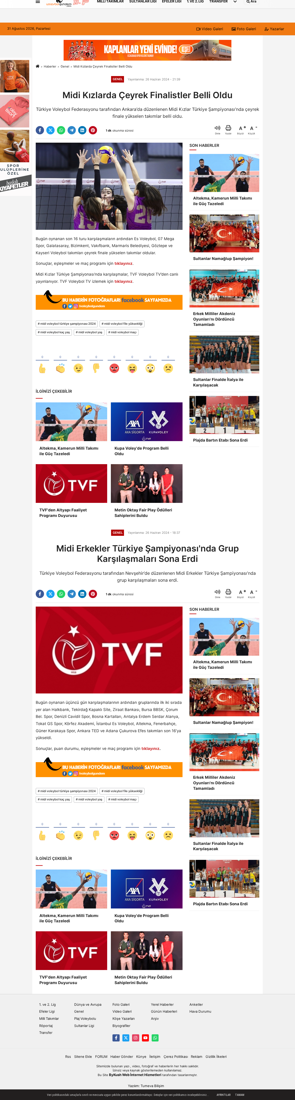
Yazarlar (276, 29)
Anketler (196, 1005)
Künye (141, 1057)
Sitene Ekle (83, 1057)
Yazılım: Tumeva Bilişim (146, 1086)
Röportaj (46, 1026)
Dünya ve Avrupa (87, 1005)
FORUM (101, 1057)
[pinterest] (93, 130)
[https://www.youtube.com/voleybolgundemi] (145, 1037)
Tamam (239, 1095)
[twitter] (50, 130)
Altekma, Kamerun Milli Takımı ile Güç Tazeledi (68, 451)
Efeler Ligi (47, 1011)
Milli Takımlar (49, 1019)
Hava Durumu (200, 1011)
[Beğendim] (42, 361)
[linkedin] (82, 130)
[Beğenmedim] (96, 361)
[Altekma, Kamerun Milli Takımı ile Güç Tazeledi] (71, 421)
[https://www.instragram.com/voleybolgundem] (135, 1037)
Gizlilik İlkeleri (216, 1057)
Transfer (45, 1033)
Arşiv (155, 1019)
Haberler (50, 66)
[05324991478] (155, 1037)
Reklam (196, 1057)
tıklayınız (124, 263)
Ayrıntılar (223, 1095)
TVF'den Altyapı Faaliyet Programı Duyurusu (63, 513)
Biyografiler (121, 1026)
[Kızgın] (114, 361)
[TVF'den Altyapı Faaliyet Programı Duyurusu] (71, 483)
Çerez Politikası (176, 1057)
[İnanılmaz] (150, 361)
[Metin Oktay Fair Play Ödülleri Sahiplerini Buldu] (146, 483)
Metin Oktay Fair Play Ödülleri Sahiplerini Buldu (143, 513)
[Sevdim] (78, 361)
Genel (65, 66)
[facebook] (40, 130)
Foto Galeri (246, 29)
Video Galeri (212, 29)
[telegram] (72, 130)
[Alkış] (60, 361)
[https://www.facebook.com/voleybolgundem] (115, 1037)
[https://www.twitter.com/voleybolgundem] (125, 1037)
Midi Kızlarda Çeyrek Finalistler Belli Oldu (103, 66)
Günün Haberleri (164, 1011)
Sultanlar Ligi (84, 1026)
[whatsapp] (61, 130)
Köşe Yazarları (123, 1019)
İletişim (154, 1057)
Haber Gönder (121, 1057)
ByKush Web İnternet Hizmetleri (135, 1075)
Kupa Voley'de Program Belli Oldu (142, 451)
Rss (68, 1057)
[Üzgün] (168, 361)
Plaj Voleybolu (85, 1019)
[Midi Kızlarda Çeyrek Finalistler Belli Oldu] (109, 186)
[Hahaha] (132, 361)
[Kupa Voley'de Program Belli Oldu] (146, 421)
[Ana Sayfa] (37, 66)
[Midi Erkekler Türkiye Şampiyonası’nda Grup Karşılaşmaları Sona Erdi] (109, 650)
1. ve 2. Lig (47, 1005)
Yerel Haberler (162, 1005)
